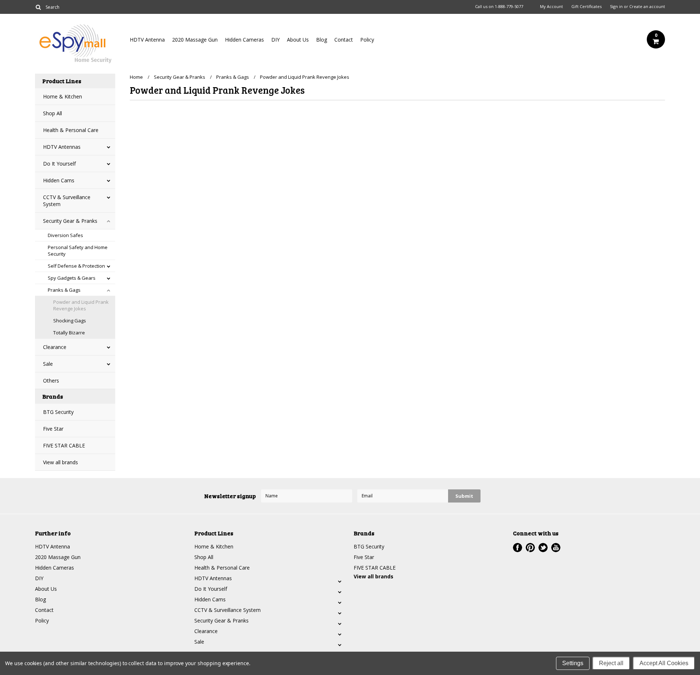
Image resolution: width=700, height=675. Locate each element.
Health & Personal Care (70, 130)
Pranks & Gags (64, 290)
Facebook (517, 547)
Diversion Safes (65, 235)
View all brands (60, 462)
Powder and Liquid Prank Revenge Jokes (81, 305)
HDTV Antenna (147, 39)
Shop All (52, 113)
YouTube (555, 547)
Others (51, 380)
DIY (275, 39)
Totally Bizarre (69, 332)
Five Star (53, 428)
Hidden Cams (58, 180)
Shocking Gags (69, 320)
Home (136, 77)
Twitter (543, 547)
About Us (298, 39)
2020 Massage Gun (195, 39)
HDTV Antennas (62, 146)
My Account (551, 6)
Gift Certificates (586, 6)
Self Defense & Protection (76, 266)
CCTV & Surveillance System (66, 200)
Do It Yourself (59, 163)
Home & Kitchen (62, 96)
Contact (343, 39)
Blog (321, 39)
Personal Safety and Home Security (78, 250)
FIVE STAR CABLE (64, 445)
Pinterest (530, 547)
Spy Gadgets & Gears (72, 278)
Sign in (616, 6)
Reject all (611, 663)
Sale (48, 363)
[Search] (38, 7)
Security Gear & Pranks (70, 220)
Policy (367, 39)
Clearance (54, 347)
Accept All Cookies (663, 663)
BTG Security (58, 411)
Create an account (647, 6)
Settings (572, 663)
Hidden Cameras (244, 39)
